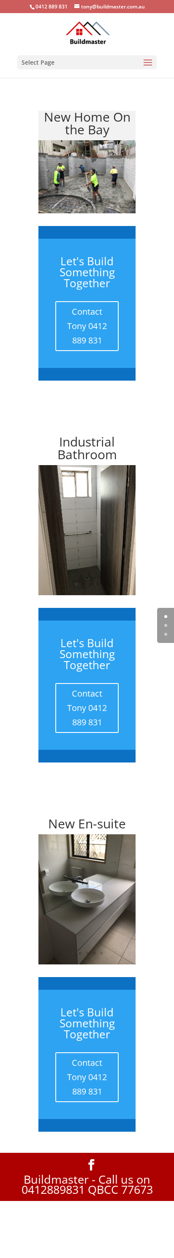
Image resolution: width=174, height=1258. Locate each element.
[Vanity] (87, 1019)
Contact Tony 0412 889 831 (87, 383)
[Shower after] (87, 649)
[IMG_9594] (87, 268)
